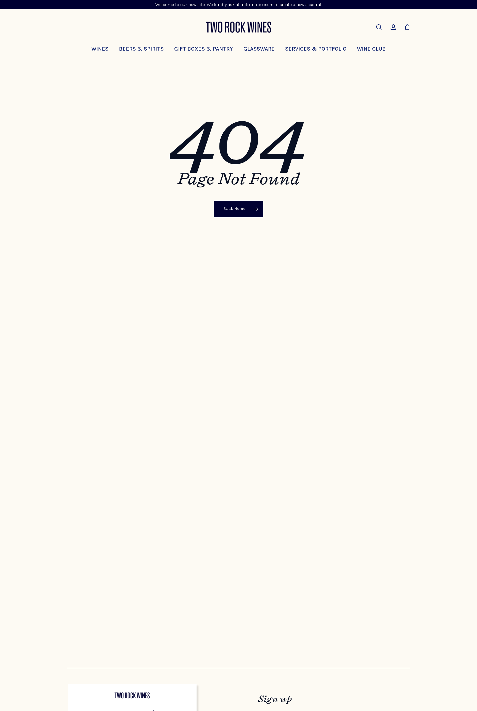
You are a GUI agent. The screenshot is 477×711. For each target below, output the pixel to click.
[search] (379, 27)
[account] (393, 27)
